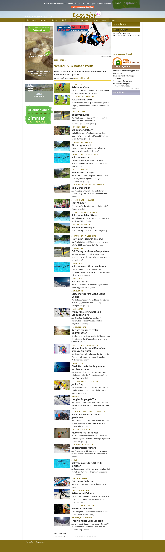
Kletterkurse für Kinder (85, 432)
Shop (113, 20)
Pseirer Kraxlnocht (82, 508)
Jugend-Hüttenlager (83, 172)
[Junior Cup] (62, 389)
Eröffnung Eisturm (82, 481)
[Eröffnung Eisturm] (62, 486)
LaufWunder (79, 203)
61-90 (74, 536)
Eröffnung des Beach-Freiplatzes (90, 251)
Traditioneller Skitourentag (87, 521)
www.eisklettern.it (81, 78)
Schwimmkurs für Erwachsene (89, 266)
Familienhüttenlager (83, 227)
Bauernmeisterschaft (84, 448)
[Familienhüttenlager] (62, 232)
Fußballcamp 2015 (82, 99)
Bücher (65, 20)
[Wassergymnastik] (62, 150)
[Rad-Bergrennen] (62, 193)
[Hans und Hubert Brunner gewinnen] (62, 419)
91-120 (79, 536)
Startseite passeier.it (33, 17)
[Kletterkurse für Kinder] (62, 437)
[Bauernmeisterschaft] (62, 453)
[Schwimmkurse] (62, 162)
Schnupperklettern (82, 130)
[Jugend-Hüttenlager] (62, 177)
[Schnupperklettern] (62, 135)
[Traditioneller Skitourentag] (62, 526)
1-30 (67, 536)
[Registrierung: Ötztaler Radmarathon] (62, 335)
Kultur (55, 20)
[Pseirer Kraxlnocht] (62, 513)
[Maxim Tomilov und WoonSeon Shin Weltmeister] (62, 353)
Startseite (29, 542)
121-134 (83, 536)
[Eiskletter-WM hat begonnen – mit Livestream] (62, 371)
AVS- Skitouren (80, 281)
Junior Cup (77, 384)
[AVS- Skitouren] (62, 286)
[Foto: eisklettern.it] (82, 55)
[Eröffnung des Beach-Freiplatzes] (62, 256)
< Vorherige (62, 536)
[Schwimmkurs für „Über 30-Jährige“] (62, 468)
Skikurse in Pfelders (83, 493)
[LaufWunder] (62, 208)
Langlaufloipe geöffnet (84, 399)
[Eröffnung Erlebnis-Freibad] (62, 244)
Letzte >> (94, 536)
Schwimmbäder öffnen (84, 215)
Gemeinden (32, 20)
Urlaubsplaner (100, 20)
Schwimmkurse (80, 157)
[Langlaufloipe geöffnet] (62, 404)
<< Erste (56, 536)
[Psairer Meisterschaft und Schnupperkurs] (62, 317)
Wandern (85, 20)
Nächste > (89, 536)
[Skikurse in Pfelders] (62, 498)
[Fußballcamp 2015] (62, 104)
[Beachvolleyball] (62, 120)
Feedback (48, 17)
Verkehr (44, 20)
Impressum (40, 542)
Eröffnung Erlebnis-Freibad (87, 239)
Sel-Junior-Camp (81, 87)
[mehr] (96, 93)
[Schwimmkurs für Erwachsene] (62, 271)
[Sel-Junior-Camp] (62, 92)
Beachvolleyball (81, 115)
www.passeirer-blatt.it (122, 54)
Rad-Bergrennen (81, 188)
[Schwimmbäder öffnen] (62, 220)
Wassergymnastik (82, 145)
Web (75, 20)
